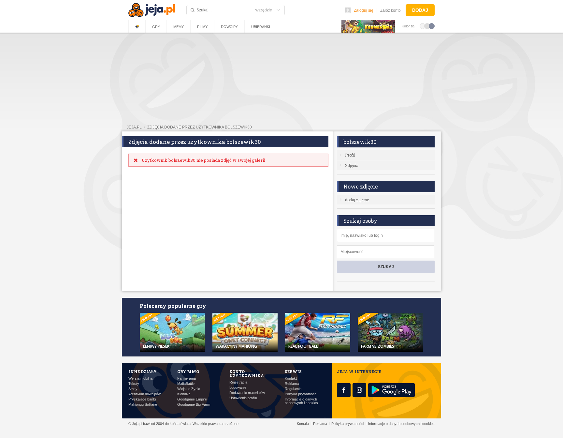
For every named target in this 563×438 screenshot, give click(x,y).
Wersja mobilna (140, 378)
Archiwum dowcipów (144, 394)
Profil (350, 155)
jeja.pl (134, 127)
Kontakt (291, 378)
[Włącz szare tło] (427, 26)
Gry (156, 27)
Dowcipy (229, 27)
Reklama (292, 383)
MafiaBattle (186, 383)
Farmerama (186, 378)
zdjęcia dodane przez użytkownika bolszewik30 (199, 127)
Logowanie (237, 387)
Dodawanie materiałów (247, 393)
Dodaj (420, 10)
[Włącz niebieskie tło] (432, 26)
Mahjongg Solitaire (142, 404)
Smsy (132, 389)
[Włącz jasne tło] (423, 26)
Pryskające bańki (142, 399)
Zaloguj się (363, 10)
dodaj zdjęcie (357, 199)
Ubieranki (260, 27)
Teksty (133, 383)
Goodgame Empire (192, 399)
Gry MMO (188, 371)
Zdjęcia (351, 165)
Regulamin (293, 389)
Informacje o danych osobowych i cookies (301, 401)
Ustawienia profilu (243, 398)
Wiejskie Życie (188, 389)
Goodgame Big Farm (193, 404)
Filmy (202, 27)
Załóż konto (390, 10)
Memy (178, 27)
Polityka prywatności (301, 394)
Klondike (184, 394)
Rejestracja (238, 382)
